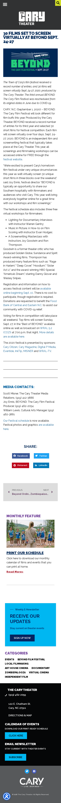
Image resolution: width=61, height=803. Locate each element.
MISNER (28, 351)
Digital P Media (47, 347)
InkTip (18, 351)
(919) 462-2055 (17, 694)
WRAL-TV (45, 351)
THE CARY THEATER (22, 690)
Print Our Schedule (25, 553)
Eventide (8, 351)
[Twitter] (27, 771)
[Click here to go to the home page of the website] (32, 782)
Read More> (15, 571)
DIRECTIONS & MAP (20, 715)
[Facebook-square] (34, 771)
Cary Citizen (10, 347)
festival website (12, 159)
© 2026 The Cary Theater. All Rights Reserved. (30, 794)
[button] (5, 4)
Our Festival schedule (16, 420)
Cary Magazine (28, 347)
